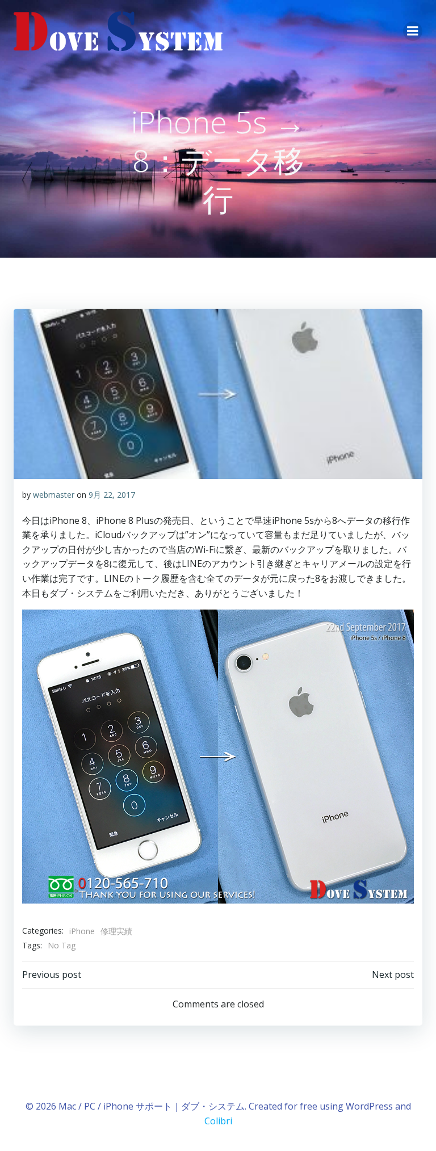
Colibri (218, 1121)
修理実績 (116, 931)
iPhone (82, 931)
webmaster (53, 494)
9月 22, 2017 (112, 494)
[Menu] (412, 31)
